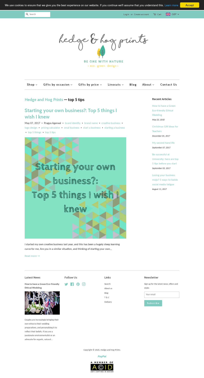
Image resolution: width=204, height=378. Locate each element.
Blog (133, 84)
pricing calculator (50, 127)
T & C (106, 297)
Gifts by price (89, 84)
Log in (126, 14)
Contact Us (168, 84)
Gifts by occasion (56, 84)
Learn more (171, 5)
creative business (111, 123)
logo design (31, 127)
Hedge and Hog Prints (44, 99)
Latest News (32, 277)
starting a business (114, 127)
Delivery (108, 302)
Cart (159, 14)
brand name (91, 123)
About (147, 84)
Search (107, 284)
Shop (31, 84)
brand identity (72, 123)
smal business (71, 127)
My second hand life (163, 143)
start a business (92, 127)
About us (108, 288)
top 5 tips (50, 132)
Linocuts (115, 84)
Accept (190, 5)
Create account (141, 14)
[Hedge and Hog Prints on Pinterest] (78, 285)
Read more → (32, 256)
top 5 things (34, 132)
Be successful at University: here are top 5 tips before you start (165, 159)
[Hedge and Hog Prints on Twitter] (66, 285)
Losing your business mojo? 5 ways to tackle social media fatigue (165, 180)
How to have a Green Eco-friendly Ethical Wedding (163, 111)
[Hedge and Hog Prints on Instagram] (83, 285)
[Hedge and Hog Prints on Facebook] (72, 285)
